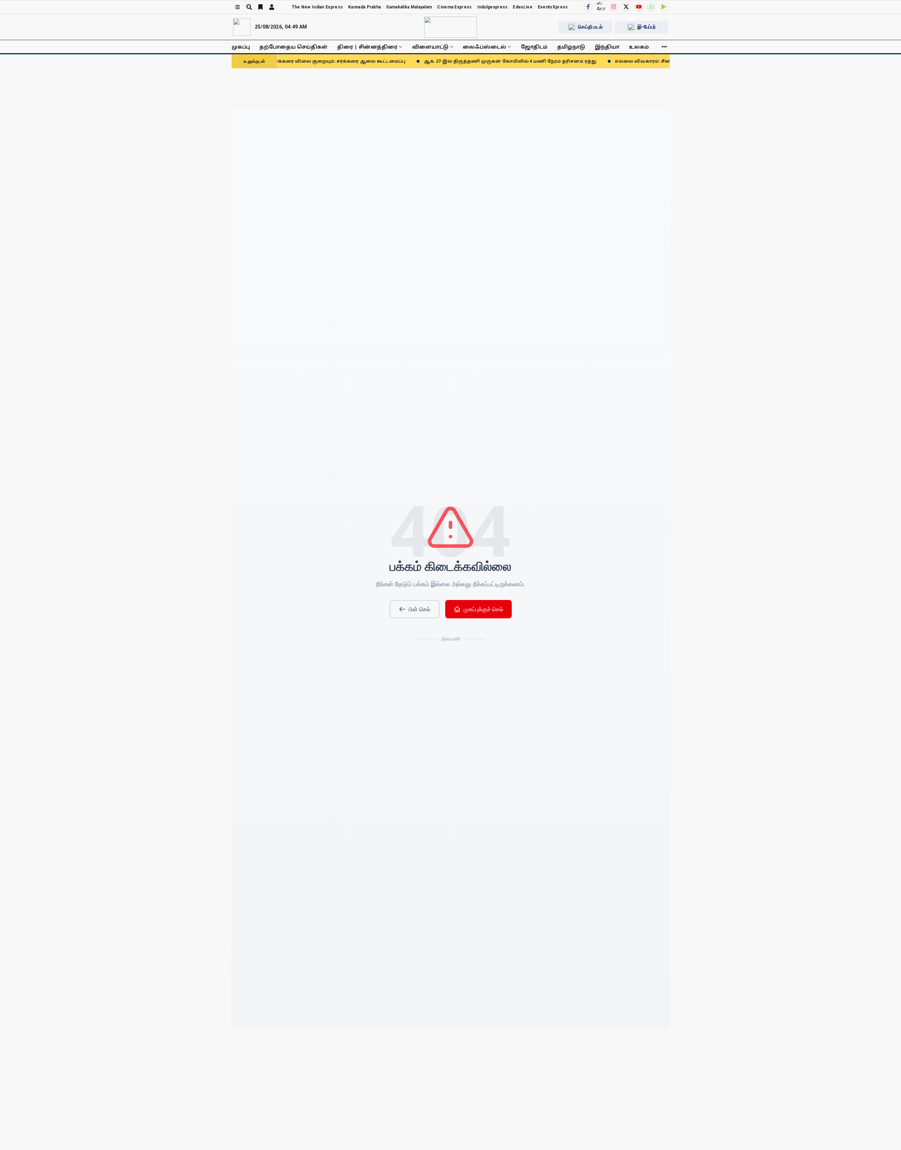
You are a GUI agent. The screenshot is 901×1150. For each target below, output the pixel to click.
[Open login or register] (271, 7)
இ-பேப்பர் (646, 27)
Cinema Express (454, 7)
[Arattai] (601, 6)
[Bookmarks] (260, 7)
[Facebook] (588, 6)
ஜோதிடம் (534, 46)
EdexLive (522, 7)
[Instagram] (613, 6)
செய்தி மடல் (590, 27)
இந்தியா (607, 46)
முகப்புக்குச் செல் (483, 609)
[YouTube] (639, 6)
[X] (626, 6)
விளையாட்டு (430, 46)
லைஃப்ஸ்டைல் (484, 46)
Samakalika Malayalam (409, 7)
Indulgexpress (492, 7)
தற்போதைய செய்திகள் (293, 46)
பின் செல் (419, 609)
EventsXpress (553, 7)
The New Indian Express (317, 7)
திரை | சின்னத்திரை (367, 46)
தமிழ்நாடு (571, 46)
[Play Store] (664, 6)
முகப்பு (241, 46)
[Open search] (249, 7)
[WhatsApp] (651, 6)
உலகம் (639, 46)
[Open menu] (238, 7)
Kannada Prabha (364, 7)
